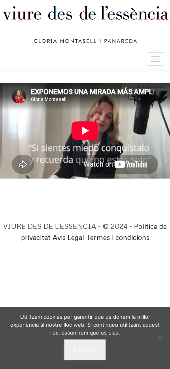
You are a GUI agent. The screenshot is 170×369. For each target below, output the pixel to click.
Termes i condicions (117, 237)
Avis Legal (68, 237)
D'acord (85, 350)
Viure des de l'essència (85, 24)
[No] (160, 338)
